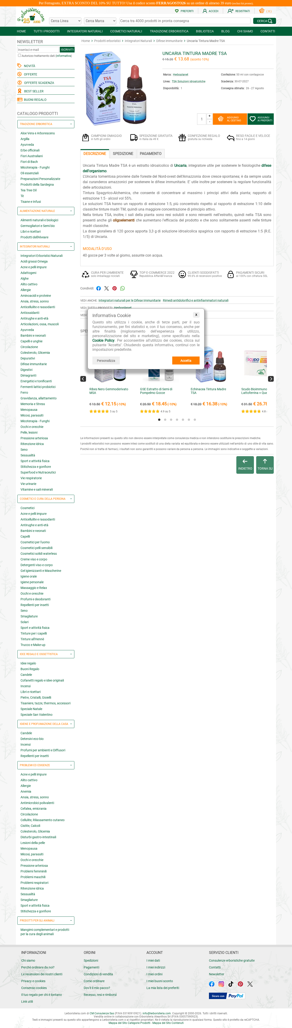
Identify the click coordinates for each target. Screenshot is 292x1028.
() (268, 11)
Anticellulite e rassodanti (38, 307)
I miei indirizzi (155, 967)
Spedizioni (91, 960)
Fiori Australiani (32, 156)
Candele (26, 675)
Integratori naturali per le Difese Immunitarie (130, 300)
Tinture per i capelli (34, 633)
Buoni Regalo (30, 669)
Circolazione (29, 347)
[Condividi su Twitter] (106, 288)
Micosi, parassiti (32, 415)
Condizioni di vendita (98, 974)
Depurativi (28, 358)
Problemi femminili (34, 871)
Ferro (24, 392)
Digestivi (26, 370)
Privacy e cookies (33, 981)
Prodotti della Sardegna (37, 184)
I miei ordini (154, 974)
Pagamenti (91, 967)
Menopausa (29, 409)
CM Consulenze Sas (102, 1013)
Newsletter (216, 974)
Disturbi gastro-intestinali (38, 837)
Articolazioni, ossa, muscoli (40, 324)
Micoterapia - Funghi (35, 167)
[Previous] (83, 379)
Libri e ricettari (31, 231)
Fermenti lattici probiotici (38, 387)
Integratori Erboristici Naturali (42, 256)
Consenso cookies (34, 988)
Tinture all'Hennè (32, 639)
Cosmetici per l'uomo (35, 542)
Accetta (185, 360)
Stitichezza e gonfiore (36, 466)
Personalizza (106, 360)
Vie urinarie (28, 484)
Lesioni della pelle (33, 843)
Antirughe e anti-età (34, 318)
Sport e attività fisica (35, 461)
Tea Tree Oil (28, 190)
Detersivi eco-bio (32, 739)
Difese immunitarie (34, 364)
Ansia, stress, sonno (35, 301)
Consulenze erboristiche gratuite (232, 960)
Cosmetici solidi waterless (39, 553)
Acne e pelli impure (34, 267)
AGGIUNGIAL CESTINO (234, 119)
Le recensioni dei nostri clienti (41, 974)
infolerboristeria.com (157, 1013)
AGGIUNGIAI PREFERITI (265, 119)
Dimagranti (28, 375)
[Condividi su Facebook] (98, 288)
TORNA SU (265, 468)
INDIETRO (245, 468)
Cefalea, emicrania (34, 808)
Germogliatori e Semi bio (38, 226)
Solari (25, 622)
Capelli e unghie (31, 341)
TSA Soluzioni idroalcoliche (188, 81)
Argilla (25, 139)
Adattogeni (28, 273)
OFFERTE (30, 74)
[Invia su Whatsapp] (122, 288)
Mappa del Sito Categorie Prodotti (129, 1023)
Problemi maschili (33, 877)
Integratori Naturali (138, 41)
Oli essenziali (30, 173)
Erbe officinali (30, 150)
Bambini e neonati (33, 335)
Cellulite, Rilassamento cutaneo (43, 820)
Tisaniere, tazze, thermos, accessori (45, 703)
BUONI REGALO (35, 99)
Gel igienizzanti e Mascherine (41, 571)
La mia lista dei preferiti (162, 988)
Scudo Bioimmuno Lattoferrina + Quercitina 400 (261, 391)
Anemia (26, 791)
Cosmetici (27, 508)
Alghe (25, 278)
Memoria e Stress (33, 404)
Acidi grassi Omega (34, 261)
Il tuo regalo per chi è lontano (41, 995)
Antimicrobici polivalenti (37, 803)
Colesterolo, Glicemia (35, 352)
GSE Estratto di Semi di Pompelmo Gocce (156, 391)
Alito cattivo (29, 284)
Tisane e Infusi (31, 201)
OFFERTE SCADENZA (38, 83)
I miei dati (153, 960)
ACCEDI (213, 11)
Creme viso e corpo (34, 559)
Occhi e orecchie (32, 427)
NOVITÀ (29, 66)
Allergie (26, 290)
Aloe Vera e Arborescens (38, 133)
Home (85, 41)
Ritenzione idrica (32, 444)
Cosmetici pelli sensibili (36, 548)
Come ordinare (94, 981)
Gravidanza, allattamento (39, 398)
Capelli (25, 536)
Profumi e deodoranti (35, 599)
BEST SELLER (33, 91)
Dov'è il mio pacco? (97, 988)
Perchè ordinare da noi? (38, 967)
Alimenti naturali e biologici (39, 220)
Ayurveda (27, 144)
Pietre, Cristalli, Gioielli (36, 697)
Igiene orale (29, 576)
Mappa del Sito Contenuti (168, 1023)
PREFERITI (187, 11)
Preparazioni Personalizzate (40, 179)
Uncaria (180, 165)
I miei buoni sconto (159, 981)
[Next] (271, 379)
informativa (63, 55)
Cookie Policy (103, 340)
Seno (24, 449)
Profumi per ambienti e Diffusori (43, 750)
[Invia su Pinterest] (114, 288)
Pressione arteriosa (34, 438)
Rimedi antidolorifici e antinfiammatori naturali (195, 300)
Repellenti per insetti (35, 605)
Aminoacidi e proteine (36, 295)
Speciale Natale (31, 709)
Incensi (26, 686)
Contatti (215, 967)
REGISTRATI (242, 11)
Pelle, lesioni (29, 432)
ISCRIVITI (67, 49)
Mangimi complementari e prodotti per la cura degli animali (45, 932)
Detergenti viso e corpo (37, 565)
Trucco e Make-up (33, 645)
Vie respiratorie (31, 478)
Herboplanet (180, 74)
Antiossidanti (30, 313)
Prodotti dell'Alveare (34, 237)
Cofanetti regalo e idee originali (42, 680)
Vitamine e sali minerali (37, 489)
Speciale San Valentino (36, 714)
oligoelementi (124, 220)
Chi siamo (28, 960)
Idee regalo (28, 663)
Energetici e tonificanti (36, 381)
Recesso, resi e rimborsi (100, 995)
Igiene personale (32, 582)
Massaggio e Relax (34, 588)
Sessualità (28, 455)
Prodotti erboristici (107, 41)
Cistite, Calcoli (30, 826)
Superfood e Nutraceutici (38, 472)
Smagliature (29, 616)
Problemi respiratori (34, 883)
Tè (22, 196)
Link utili (27, 1001)
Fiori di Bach (29, 162)
